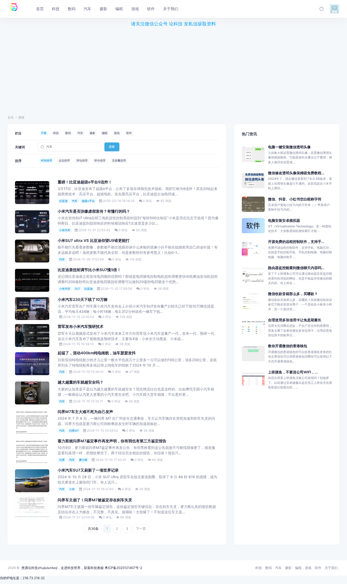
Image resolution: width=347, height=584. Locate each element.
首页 (11, 117)
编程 (104, 133)
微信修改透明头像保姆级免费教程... (296, 173)
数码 (68, 133)
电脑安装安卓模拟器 (284, 220)
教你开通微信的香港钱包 (287, 346)
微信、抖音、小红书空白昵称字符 (294, 199)
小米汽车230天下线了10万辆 (82, 299)
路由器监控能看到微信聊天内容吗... (296, 268)
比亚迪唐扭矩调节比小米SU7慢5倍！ (89, 270)
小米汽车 (64, 230)
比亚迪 (63, 201)
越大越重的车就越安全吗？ (80, 382)
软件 (129, 133)
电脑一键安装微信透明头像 (289, 147)
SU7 (77, 288)
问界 (62, 460)
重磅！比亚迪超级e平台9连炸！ (85, 182)
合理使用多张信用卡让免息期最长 (294, 320)
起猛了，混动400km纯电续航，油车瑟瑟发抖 (97, 353)
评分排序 (99, 160)
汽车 (80, 133)
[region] (173, 68)
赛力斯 (83, 460)
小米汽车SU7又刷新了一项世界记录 (88, 470)
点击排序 (64, 160)
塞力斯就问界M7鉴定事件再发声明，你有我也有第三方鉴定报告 (112, 441)
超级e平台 (88, 201)
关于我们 (331, 568)
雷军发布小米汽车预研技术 (80, 326)
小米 (72, 489)
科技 (56, 133)
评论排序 (82, 160)
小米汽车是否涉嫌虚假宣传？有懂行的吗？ (94, 211)
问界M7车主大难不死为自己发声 (85, 412)
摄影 (92, 133)
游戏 (117, 133)
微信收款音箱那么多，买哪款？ (293, 293)
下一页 (141, 529)
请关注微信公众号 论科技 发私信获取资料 (173, 23)
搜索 (112, 147)
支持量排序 (119, 160)
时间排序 (46, 160)
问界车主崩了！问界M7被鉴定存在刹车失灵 (95, 500)
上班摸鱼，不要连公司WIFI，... (293, 372)
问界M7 (74, 430)
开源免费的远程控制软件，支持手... (296, 241)
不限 (43, 133)
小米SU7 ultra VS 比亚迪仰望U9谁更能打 (94, 240)
